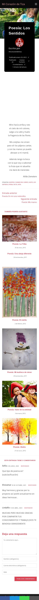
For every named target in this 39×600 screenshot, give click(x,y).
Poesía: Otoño (19, 447)
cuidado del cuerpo (21, 182)
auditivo (12, 182)
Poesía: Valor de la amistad (19, 410)
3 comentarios (18, 64)
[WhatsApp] (24, 598)
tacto (15, 184)
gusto (31, 182)
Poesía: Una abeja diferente (19, 254)
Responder (25, 466)
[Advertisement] (19, 100)
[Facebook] (5, 598)
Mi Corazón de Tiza (13, 4)
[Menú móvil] (36, 4)
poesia (11, 184)
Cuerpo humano (22, 61)
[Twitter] (15, 598)
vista (19, 184)
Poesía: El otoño (19, 320)
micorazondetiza (15, 52)
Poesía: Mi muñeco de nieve (19, 372)
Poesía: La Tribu (19, 244)
